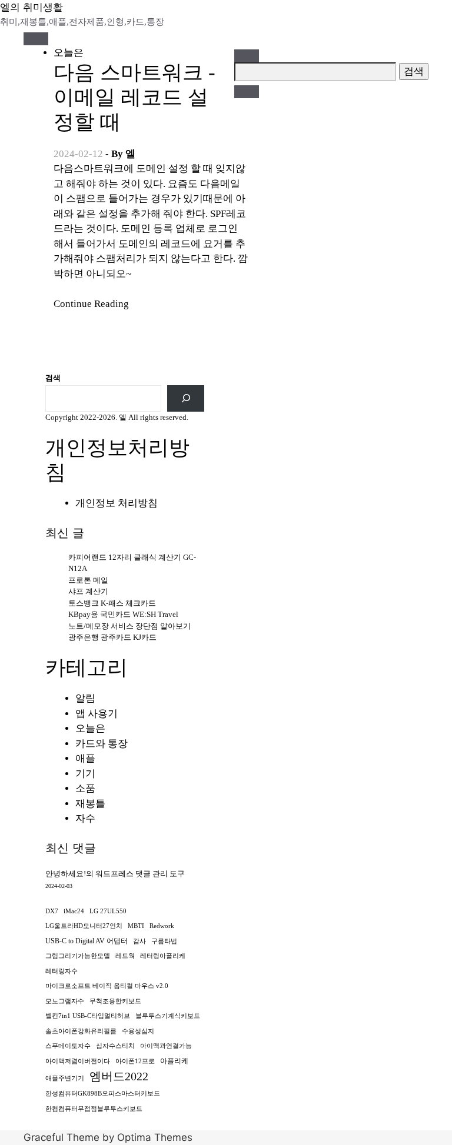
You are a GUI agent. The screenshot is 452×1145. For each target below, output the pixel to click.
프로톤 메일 (88, 580)
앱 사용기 (96, 713)
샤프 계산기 (88, 591)
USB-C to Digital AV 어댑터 (86, 941)
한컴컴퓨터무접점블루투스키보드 (93, 1109)
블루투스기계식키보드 (167, 1016)
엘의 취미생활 (31, 7)
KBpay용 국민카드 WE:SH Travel (123, 614)
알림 (85, 698)
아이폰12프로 (135, 1061)
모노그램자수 (64, 1001)
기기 (85, 773)
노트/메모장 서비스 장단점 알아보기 (129, 626)
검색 (53, 377)
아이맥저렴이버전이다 (77, 1061)
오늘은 (69, 52)
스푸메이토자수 (68, 1046)
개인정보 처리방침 (116, 503)
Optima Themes (154, 1137)
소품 (85, 788)
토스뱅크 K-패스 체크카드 (112, 603)
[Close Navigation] (246, 91)
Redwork (161, 926)
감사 (139, 941)
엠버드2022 (118, 1076)
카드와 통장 (101, 743)
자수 (85, 818)
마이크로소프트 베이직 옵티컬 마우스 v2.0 (106, 986)
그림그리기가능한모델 (77, 956)
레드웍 (125, 956)
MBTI (136, 926)
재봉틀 (90, 803)
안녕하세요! (65, 873)
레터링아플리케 (162, 956)
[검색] (185, 398)
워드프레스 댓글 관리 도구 (140, 873)
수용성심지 (138, 1031)
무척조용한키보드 (115, 1001)
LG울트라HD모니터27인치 (83, 926)
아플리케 (174, 1061)
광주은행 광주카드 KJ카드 (112, 637)
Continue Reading (91, 303)
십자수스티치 (115, 1046)
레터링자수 (61, 971)
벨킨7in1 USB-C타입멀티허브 (87, 1016)
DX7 (51, 911)
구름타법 (164, 941)
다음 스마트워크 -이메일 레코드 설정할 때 (134, 97)
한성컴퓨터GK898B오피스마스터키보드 (102, 1093)
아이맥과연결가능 (166, 1046)
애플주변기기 (64, 1078)
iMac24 (74, 911)
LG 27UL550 (108, 911)
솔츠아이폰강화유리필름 (81, 1031)
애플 (85, 758)
